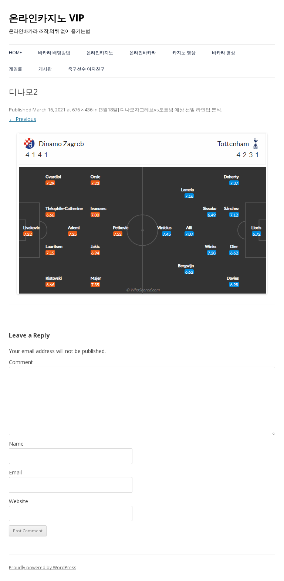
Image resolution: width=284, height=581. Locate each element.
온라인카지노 (100, 52)
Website (18, 501)
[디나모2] (142, 213)
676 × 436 (82, 109)
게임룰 (15, 69)
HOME (15, 52)
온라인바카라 (142, 52)
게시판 (45, 69)
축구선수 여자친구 (86, 69)
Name (16, 443)
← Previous (22, 118)
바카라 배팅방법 (54, 52)
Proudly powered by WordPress (42, 567)
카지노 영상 (184, 52)
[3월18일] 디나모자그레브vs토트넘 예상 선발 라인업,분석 (160, 109)
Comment (21, 362)
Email (15, 472)
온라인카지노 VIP (46, 17)
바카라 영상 (223, 52)
